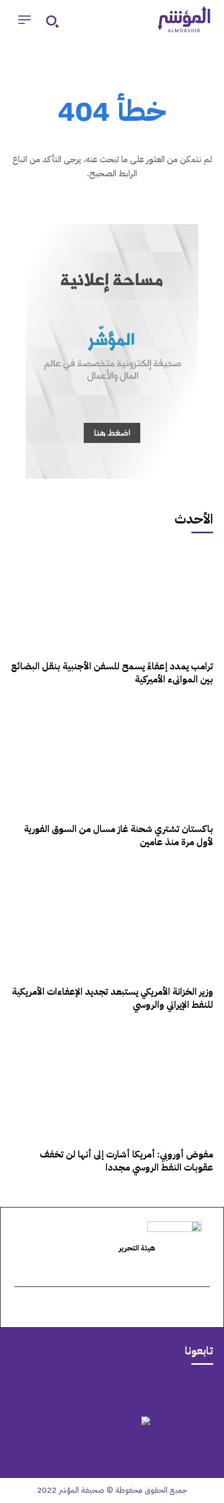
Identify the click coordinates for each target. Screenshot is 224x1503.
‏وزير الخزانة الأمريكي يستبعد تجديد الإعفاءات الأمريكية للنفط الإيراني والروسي (112, 998)
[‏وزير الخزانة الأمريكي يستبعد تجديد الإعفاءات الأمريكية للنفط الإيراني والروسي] (112, 921)
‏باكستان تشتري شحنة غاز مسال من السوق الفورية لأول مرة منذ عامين (118, 835)
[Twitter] (126, 1389)
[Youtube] (69, 1389)
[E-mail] (204, 1308)
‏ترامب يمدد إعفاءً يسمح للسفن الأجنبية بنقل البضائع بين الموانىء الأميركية (112, 673)
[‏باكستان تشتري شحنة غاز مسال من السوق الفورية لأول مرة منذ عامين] (112, 759)
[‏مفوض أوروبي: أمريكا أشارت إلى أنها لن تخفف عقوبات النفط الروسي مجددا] (112, 1084)
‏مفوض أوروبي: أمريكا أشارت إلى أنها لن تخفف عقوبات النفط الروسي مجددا (126, 1161)
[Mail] (154, 1389)
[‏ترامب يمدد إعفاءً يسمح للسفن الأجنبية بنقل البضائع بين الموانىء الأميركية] (112, 596)
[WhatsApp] (98, 1389)
